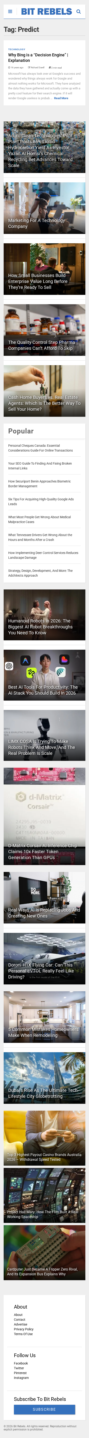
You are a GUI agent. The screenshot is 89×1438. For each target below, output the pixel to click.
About (18, 1315)
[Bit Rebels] (44, 15)
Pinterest (20, 1373)
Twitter (19, 1368)
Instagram (21, 1378)
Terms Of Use (23, 1334)
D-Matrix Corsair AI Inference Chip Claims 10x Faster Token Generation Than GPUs (42, 851)
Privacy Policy (24, 1329)
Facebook (21, 1363)
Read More (61, 98)
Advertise (20, 1324)
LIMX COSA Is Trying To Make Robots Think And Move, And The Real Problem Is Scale (41, 747)
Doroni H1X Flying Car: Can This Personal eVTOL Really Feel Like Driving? (41, 971)
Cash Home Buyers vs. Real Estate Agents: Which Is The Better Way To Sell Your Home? (44, 403)
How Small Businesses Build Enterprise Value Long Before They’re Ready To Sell (38, 281)
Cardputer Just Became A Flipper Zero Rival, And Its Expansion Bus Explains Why (42, 1271)
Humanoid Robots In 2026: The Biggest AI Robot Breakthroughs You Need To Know (40, 626)
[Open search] (80, 9)
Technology (16, 49)
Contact (19, 1319)
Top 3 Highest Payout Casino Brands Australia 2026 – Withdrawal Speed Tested (44, 1157)
